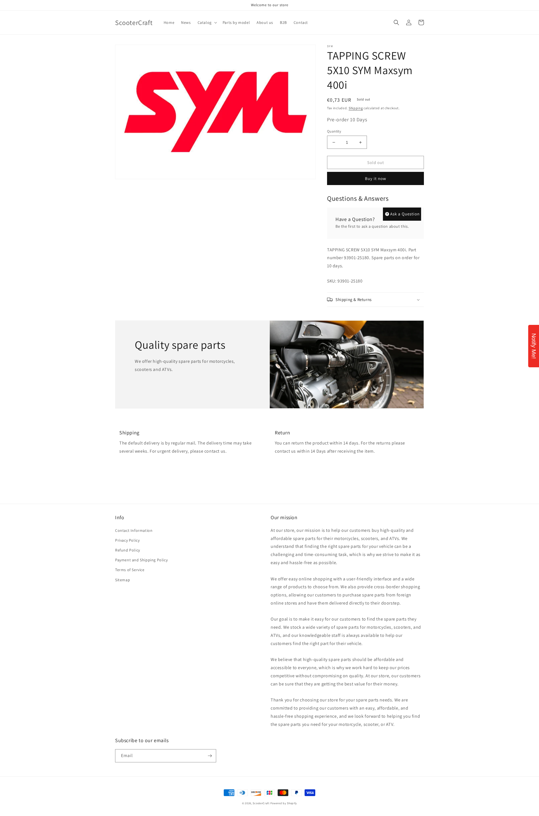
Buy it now (375, 178)
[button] (206, 22)
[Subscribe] (210, 755)
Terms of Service (130, 569)
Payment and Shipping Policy (141, 559)
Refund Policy (127, 550)
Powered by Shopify (283, 803)
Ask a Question (405, 213)
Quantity (334, 131)
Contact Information (133, 530)
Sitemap (122, 579)
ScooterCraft (261, 803)
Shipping (356, 108)
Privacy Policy (127, 540)
